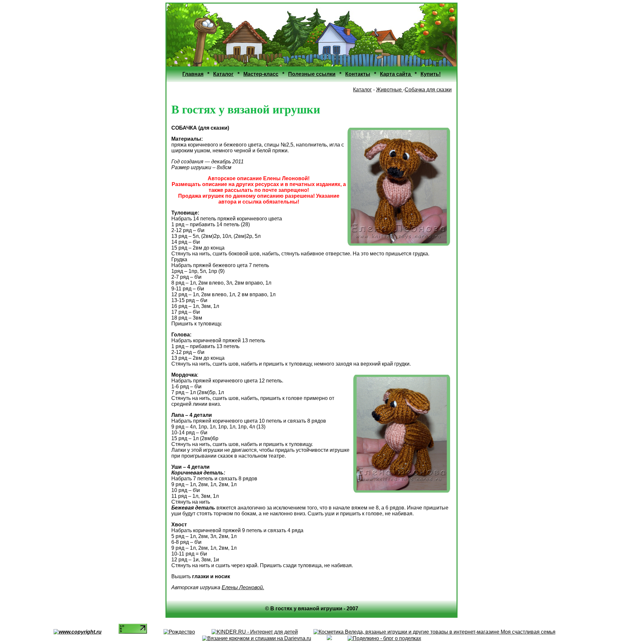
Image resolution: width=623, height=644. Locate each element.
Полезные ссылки (312, 74)
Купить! (431, 74)
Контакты (357, 74)
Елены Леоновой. (243, 587)
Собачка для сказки (428, 89)
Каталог (223, 74)
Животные (389, 89)
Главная (192, 74)
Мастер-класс (260, 74)
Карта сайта (396, 74)
